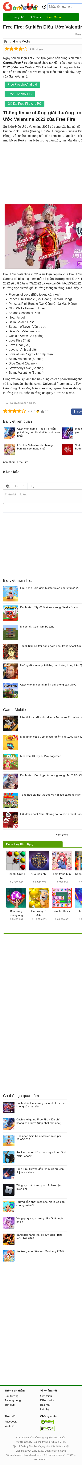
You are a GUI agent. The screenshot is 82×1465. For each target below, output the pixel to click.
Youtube (9, 1425)
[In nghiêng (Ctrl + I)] (23, 486)
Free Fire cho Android (22, 84)
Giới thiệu (46, 1395)
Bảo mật (45, 1404)
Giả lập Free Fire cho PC (24, 103)
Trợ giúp (10, 1404)
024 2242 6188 (35, 1450)
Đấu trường (11, 1395)
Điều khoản (47, 1400)
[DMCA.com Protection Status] (47, 1430)
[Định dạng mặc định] (31, 486)
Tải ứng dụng (13, 1400)
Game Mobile (54, 17)
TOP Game (35, 17)
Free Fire (22, 461)
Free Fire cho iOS (20, 94)
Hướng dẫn (31, 6)
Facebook (11, 1421)
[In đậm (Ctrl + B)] (16, 486)
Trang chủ (18, 17)
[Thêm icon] (7, 486)
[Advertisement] (35, 957)
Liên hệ (44, 1409)
